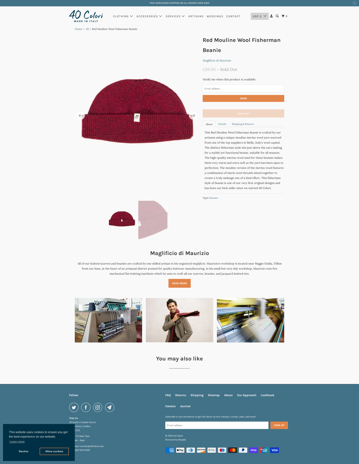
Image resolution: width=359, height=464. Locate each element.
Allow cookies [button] (54, 451)
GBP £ (257, 16)
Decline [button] (23, 451)
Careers (170, 406)
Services (174, 16)
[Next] (193, 115)
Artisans (196, 16)
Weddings (215, 16)
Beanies (213, 197)
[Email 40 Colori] (110, 407)
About (209, 124)
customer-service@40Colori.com (86, 446)
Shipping (197, 395)
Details (222, 124)
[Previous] (81, 115)
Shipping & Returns (243, 124)
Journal (185, 406)
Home (78, 29)
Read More (179, 283)
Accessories (147, 16)
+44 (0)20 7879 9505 (79, 450)
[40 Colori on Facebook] (86, 407)
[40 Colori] (86, 16)
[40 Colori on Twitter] (74, 407)
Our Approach (246, 395)
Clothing (121, 16)
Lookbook (267, 395)
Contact (233, 16)
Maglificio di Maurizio (217, 60)
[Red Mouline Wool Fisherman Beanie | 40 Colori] (137, 115)
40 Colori (178, 435)
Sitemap (214, 395)
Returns (180, 395)
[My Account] (271, 16)
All (87, 29)
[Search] (277, 16)
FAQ (168, 395)
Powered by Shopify (175, 439)
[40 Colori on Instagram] (98, 407)
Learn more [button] (17, 441)
